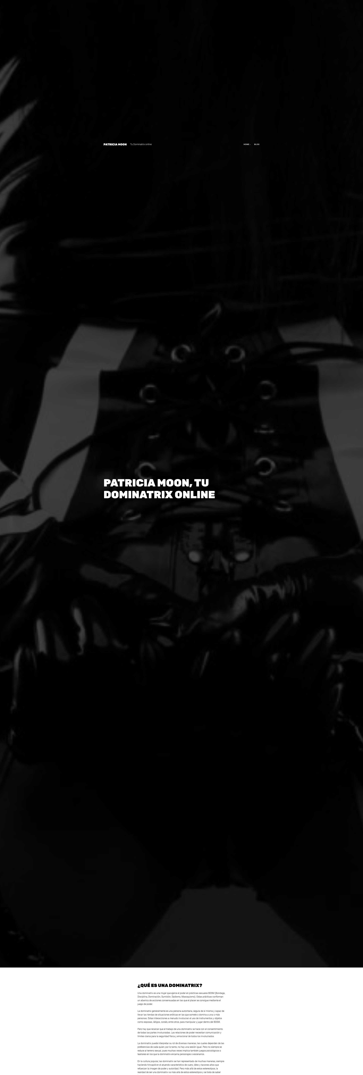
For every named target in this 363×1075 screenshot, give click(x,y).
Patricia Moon (115, 144)
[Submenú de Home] (250, 144)
